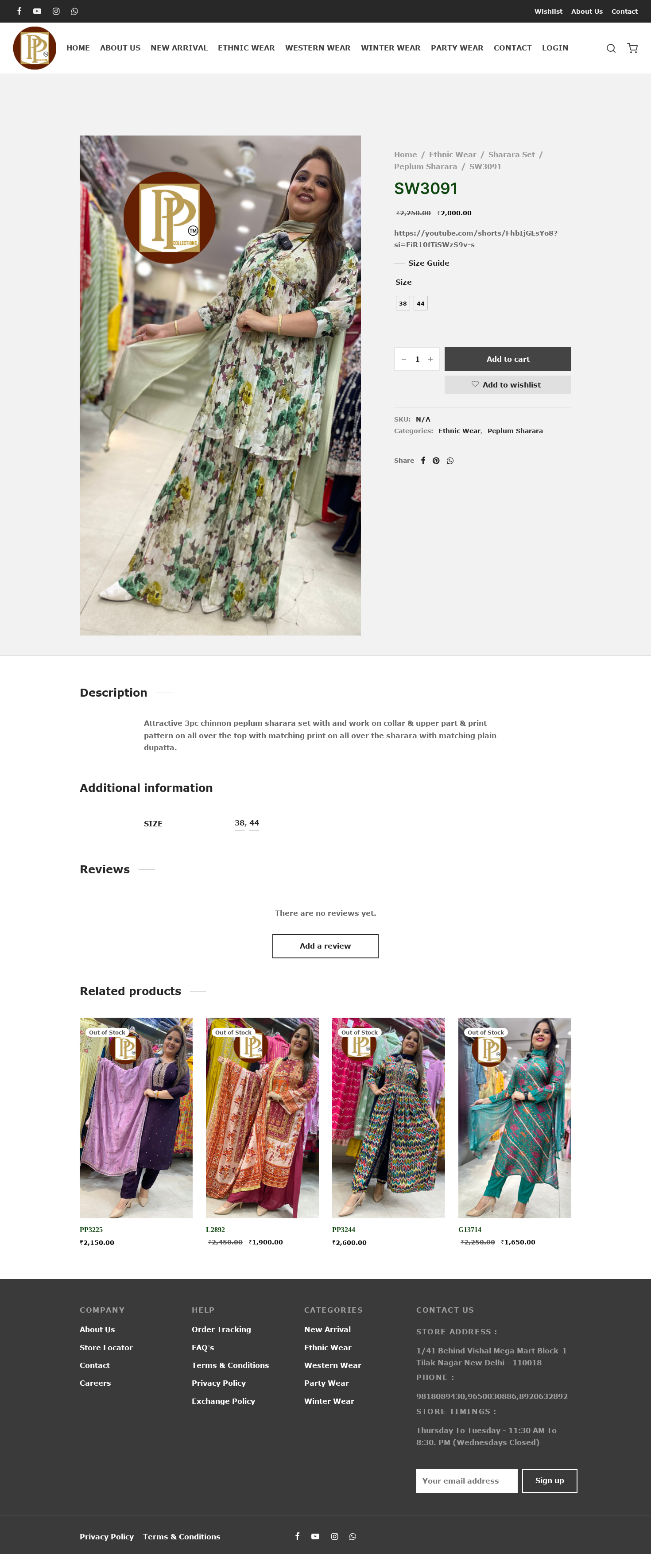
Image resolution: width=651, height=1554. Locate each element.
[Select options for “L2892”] (262, 1198)
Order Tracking (221, 1329)
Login (555, 48)
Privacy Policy (219, 1383)
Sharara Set (511, 155)
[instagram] (56, 11)
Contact (625, 11)
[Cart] (632, 48)
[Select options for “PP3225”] (136, 1198)
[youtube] (37, 11)
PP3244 (343, 1230)
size (403, 282)
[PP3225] (136, 1118)
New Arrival (179, 48)
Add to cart (508, 359)
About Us (587, 11)
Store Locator (106, 1348)
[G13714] (514, 1118)
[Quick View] (156, 1198)
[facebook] (19, 11)
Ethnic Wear (246, 48)
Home (78, 48)
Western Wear (318, 48)
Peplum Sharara (425, 167)
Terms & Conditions (230, 1365)
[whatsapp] (74, 11)
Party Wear (457, 48)
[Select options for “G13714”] (514, 1198)
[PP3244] (388, 1118)
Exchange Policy (223, 1401)
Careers (95, 1383)
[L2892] (262, 1118)
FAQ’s (203, 1348)
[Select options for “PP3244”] (388, 1198)
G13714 (469, 1230)
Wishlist (548, 11)
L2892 (215, 1230)
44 (254, 823)
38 (239, 823)
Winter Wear (391, 48)
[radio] (403, 303)
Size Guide (429, 263)
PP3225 (91, 1230)
